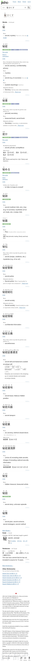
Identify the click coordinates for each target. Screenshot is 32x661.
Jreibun (27, 559)
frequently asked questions (13, 603)
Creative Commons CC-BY (17, 621)
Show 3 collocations (5, 55)
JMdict (12, 611)
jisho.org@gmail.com (7, 601)
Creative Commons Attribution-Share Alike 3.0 (18, 644)
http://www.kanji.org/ (22, 634)
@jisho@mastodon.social (8, 599)
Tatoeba (21, 619)
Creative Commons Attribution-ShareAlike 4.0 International (15, 637)
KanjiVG (26, 641)
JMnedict (22, 611)
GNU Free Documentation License (20, 653)
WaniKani (13, 628)
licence (25, 616)
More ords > (6, 531)
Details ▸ (27, 40)
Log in (29, 1)
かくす (10, 15)
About (19, 1)
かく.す (25, 541)
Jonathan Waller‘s (17, 656)
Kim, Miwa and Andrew (22, 596)
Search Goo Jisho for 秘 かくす (11, 576)
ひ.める (13, 541)
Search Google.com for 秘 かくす (12, 578)
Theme (24, 1)
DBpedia (19, 649)
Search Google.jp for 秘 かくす (11, 580)
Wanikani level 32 (23, 49)
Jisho (4, 2)
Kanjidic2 (17, 611)
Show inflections (5, 178)
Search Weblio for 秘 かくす (10, 584)
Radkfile (4, 613)
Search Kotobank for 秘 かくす (11, 582)
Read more (18, 92)
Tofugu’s (22, 626)
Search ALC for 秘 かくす (9, 573)
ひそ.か (19, 541)
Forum (14, 1)
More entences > (7, 566)
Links (3, 30)
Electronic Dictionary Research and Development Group (15, 614)
